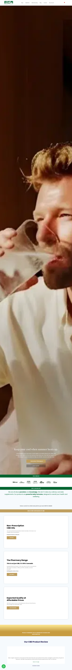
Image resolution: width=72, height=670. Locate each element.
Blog (40, 2)
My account (51, 2)
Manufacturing (35, 2)
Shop (22, 2)
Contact (45, 2)
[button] (3, 656)
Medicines (27, 2)
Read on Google (36, 662)
